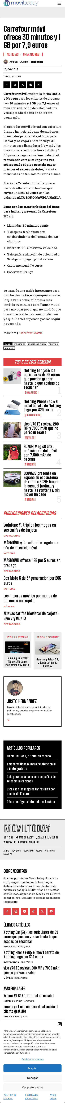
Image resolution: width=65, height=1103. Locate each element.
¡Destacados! (32, 415)
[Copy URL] (38, 84)
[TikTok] (33, 911)
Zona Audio (31, 392)
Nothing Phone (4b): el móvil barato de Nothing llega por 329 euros (42, 405)
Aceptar (32, 1068)
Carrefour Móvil (30, 333)
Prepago (53, 344)
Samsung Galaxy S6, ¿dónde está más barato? (48, 663)
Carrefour (19, 344)
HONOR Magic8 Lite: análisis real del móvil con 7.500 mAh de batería (40, 453)
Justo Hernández (31, 61)
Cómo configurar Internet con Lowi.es (31, 801)
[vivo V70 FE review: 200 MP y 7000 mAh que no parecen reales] (12, 430)
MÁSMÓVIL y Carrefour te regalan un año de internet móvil (31, 545)
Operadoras (11, 535)
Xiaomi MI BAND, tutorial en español (29, 756)
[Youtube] (51, 911)
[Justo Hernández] (6, 62)
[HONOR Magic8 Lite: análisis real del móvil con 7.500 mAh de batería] (12, 452)
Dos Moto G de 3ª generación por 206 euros (32, 581)
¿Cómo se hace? (12, 1001)
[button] (60, 1024)
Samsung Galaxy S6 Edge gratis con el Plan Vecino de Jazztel (17, 661)
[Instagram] (15, 911)
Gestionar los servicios (33, 1059)
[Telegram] (30, 84)
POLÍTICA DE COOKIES (9, 1097)
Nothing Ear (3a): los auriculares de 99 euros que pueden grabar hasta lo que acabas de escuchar (42, 379)
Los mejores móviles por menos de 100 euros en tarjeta (30, 598)
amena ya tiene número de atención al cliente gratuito (30, 1009)
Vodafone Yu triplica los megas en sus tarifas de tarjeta (29, 527)
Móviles (29, 437)
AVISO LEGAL (53, 1097)
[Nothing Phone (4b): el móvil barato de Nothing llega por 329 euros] (12, 407)
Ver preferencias (32, 1087)
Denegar (32, 1078)
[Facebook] (6, 84)
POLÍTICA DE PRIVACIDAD (31, 1097)
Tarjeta (9, 348)
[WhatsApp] (22, 84)
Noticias (30, 464)
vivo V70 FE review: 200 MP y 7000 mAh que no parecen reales (41, 428)
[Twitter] (14, 84)
